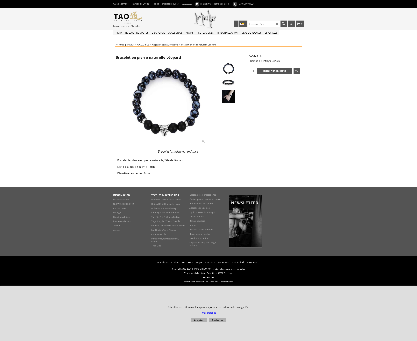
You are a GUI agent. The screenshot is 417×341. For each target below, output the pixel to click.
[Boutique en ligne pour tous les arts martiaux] (137, 17)
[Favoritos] (297, 71)
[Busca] (283, 24)
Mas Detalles (209, 312)
